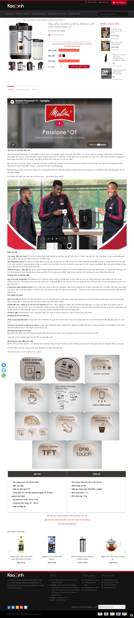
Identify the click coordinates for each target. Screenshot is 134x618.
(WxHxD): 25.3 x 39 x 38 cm (69, 50)
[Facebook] (8, 607)
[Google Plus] (17, 607)
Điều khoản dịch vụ (90, 590)
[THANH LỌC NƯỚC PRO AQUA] (52, 544)
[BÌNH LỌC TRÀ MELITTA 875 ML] (113, 544)
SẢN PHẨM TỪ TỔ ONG (57, 14)
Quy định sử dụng (110, 587)
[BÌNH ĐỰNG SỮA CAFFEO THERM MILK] (82, 544)
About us (9, 14)
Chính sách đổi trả (110, 585)
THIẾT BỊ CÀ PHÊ (22, 14)
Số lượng (51, 67)
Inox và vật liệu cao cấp (69, 61)
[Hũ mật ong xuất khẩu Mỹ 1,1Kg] (105, 32)
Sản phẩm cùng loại (15, 532)
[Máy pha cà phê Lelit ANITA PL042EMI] (106, 73)
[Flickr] (13, 607)
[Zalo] (4, 370)
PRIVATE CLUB (74, 14)
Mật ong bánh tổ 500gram (117, 43)
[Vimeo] (25, 607)
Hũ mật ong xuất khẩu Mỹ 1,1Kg (117, 31)
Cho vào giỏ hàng (79, 66)
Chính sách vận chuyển (111, 582)
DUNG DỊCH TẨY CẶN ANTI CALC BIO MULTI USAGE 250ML (21, 559)
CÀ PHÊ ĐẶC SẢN (38, 14)
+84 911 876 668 (60, 600)
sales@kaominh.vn (62, 597)
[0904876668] (4, 375)
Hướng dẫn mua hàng (91, 580)
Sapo (40, 614)
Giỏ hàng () (120, 2)
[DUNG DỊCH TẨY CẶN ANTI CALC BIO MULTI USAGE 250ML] (21, 544)
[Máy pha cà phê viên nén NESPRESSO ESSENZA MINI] (106, 58)
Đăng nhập (92, 2)
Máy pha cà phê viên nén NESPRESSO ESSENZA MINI (119, 57)
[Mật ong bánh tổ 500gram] (105, 46)
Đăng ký (104, 2)
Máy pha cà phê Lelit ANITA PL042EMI (119, 72)
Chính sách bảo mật (110, 580)
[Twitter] (21, 607)
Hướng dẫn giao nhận (91, 587)
